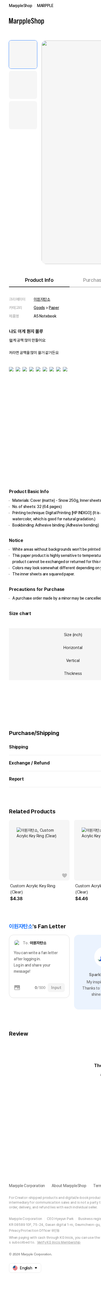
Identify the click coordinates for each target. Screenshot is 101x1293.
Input (56, 987)
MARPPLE (45, 5)
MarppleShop (20, 5)
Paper (54, 307)
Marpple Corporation (27, 1185)
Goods (39, 307)
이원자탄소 (42, 299)
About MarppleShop (69, 1185)
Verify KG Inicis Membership (59, 1242)
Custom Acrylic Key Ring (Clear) (32, 889)
